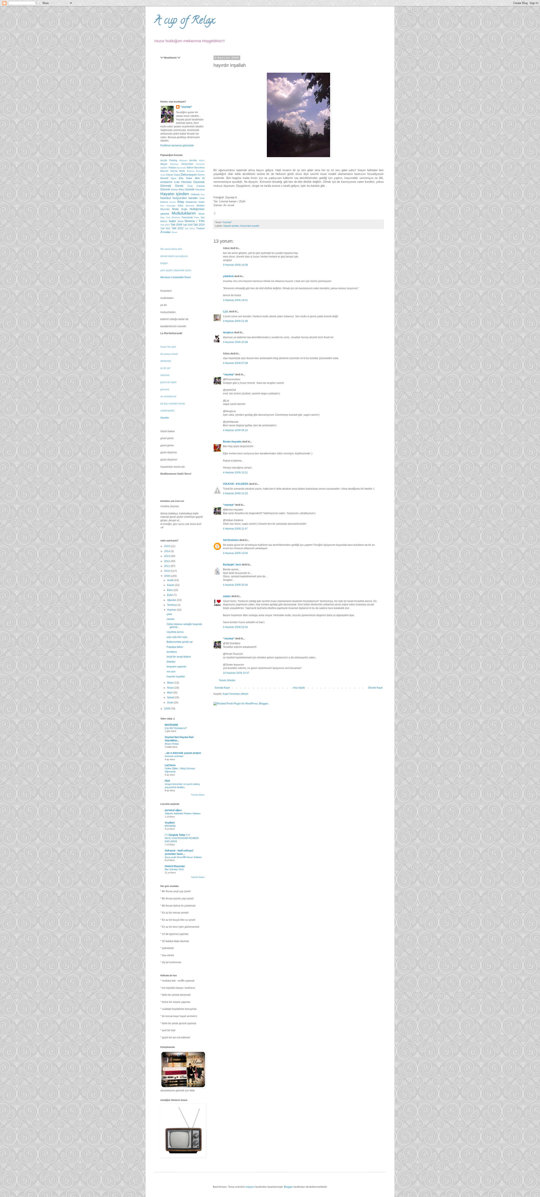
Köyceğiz (171, 205)
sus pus (171, 671)
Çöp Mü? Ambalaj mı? (176, 728)
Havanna (200, 189)
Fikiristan (186, 182)
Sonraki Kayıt (222, 687)
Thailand (200, 228)
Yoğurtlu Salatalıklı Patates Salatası (183, 813)
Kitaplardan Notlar (195, 202)
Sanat (180, 221)
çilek (169, 614)
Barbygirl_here (232, 564)
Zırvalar (165, 232)
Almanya (174, 164)
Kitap (180, 201)
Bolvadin (200, 171)
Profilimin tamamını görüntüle (177, 145)
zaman (170, 619)
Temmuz (172, 604)
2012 (167, 561)
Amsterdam (187, 164)
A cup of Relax (184, 21)
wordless (172, 651)
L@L (225, 311)
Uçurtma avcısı (175, 632)
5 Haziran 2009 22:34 (235, 627)
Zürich (174, 232)
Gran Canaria (196, 186)
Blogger (288, 1186)
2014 (167, 551)
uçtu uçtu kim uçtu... (178, 637)
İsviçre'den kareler (249, 226)
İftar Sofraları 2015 (174, 869)
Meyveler (165, 209)
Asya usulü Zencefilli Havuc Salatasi (183, 857)
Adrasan (183, 160)
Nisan (170, 687)
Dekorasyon (189, 174)
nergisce (228, 332)
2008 (167, 708)
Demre (201, 174)
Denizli (164, 178)
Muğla (184, 209)
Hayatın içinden (231, 226)
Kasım (171, 585)
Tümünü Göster (198, 795)
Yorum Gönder (227, 680)
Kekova (164, 202)
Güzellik (189, 189)
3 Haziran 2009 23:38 (235, 342)
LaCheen (170, 765)
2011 (167, 566)
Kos (162, 205)
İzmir (202, 198)
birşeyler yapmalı (176, 666)
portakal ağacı (173, 810)
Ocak (170, 702)
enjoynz (250, 1186)
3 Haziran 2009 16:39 (235, 264)
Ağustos (172, 600)
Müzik (201, 213)
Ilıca (203, 194)
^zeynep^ (229, 374)
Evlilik (177, 182)
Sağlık (172, 221)
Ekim (170, 590)
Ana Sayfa (299, 687)
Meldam (201, 205)
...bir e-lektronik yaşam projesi (183, 753)
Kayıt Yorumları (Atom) (235, 693)
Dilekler (171, 661)
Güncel (165, 189)
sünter (227, 596)
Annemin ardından (174, 756)
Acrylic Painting (168, 160)
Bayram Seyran (169, 171)
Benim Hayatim (232, 441)
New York (165, 217)
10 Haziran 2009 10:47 (236, 672)
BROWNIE (170, 826)
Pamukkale (187, 217)
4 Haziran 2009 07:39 (235, 363)
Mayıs (170, 682)
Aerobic (193, 160)
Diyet (173, 178)
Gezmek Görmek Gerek (182, 183)
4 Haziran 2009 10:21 (235, 472)
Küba (180, 205)
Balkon (190, 167)
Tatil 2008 (176, 224)
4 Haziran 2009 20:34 (235, 584)
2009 (167, 576)
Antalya (172, 167)
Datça (177, 174)
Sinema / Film (195, 221)
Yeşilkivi (170, 822)
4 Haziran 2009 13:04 (235, 553)
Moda (175, 209)
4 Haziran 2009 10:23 (235, 493)
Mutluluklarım (184, 213)
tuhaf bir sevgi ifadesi (179, 656)
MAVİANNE (171, 724)
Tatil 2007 (165, 225)
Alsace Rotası (172, 743)
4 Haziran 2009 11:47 (235, 528)
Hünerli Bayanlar (175, 866)
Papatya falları (175, 646)
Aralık (170, 580)
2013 (167, 556)
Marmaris (190, 205)
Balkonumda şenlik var (180, 641)
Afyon (202, 160)
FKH (167, 780)
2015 (167, 546)
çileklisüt (228, 276)
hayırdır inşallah (176, 676)
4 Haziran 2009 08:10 (235, 430)
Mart (170, 692)
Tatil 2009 (188, 224)
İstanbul (165, 198)
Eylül (170, 595)
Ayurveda (181, 167)
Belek (182, 171)
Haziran (172, 609)
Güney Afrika (177, 189)
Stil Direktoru (231, 540)
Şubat (170, 697)
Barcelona (199, 167)
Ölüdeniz (175, 217)
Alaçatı (163, 164)
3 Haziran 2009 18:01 (235, 300)
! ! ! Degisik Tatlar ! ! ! (177, 834)
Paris (196, 217)
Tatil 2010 (199, 224)
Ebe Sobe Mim (189, 178)
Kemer (173, 202)
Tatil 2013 (190, 228)
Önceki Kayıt (375, 687)
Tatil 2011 (165, 228)
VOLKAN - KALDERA (235, 483)
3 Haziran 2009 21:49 (235, 321)
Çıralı (162, 175)
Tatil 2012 (178, 228)
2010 (167, 570)
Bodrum (190, 171)
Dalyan (169, 174)
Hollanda (195, 194)
